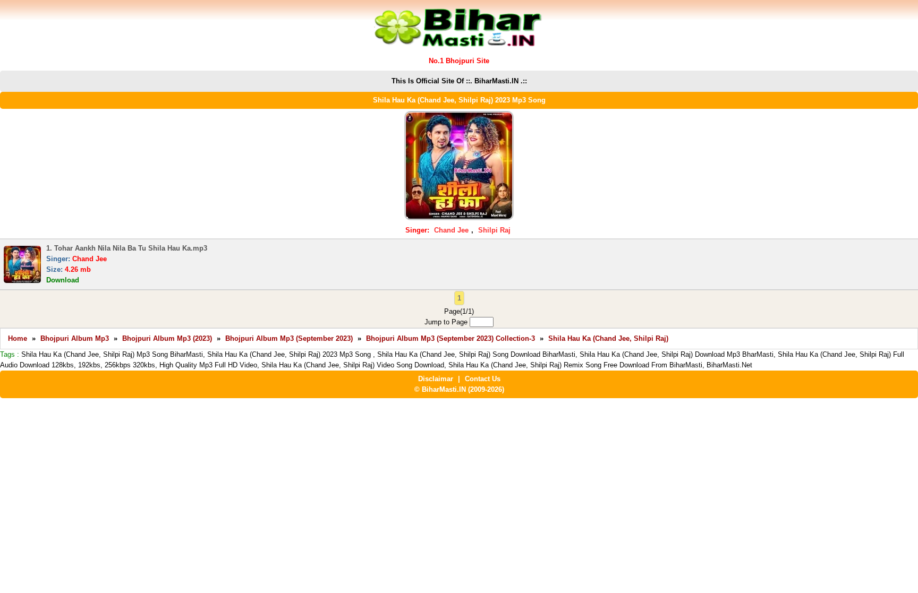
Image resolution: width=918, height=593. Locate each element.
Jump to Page (447, 322)
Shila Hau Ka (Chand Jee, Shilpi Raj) (608, 338)
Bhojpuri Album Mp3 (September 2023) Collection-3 (450, 338)
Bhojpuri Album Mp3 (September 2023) (289, 338)
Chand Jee (451, 230)
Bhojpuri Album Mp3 (74, 338)
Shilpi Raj (494, 230)
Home (17, 338)
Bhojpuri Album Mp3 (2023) (167, 338)
